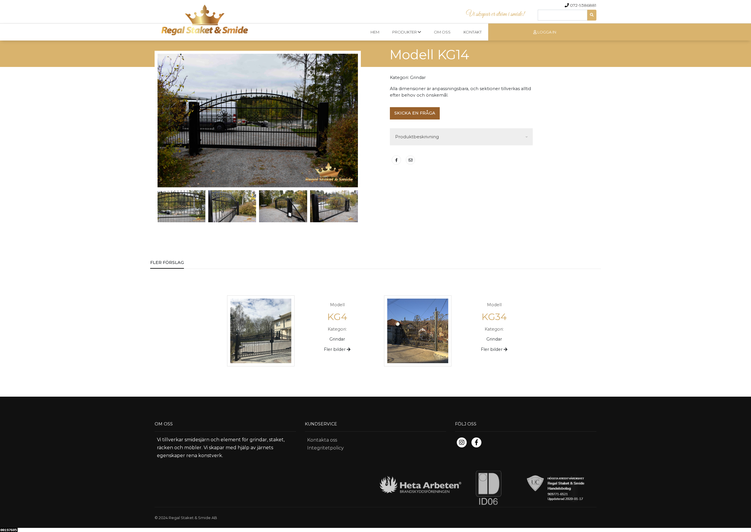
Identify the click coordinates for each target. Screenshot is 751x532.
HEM (375, 32)
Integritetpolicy (325, 448)
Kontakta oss (322, 440)
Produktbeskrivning (417, 136)
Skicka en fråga (414, 113)
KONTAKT (473, 32)
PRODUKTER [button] (405, 32)
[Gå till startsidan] (375, 17)
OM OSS (442, 32)
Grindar (418, 77)
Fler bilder (335, 349)
